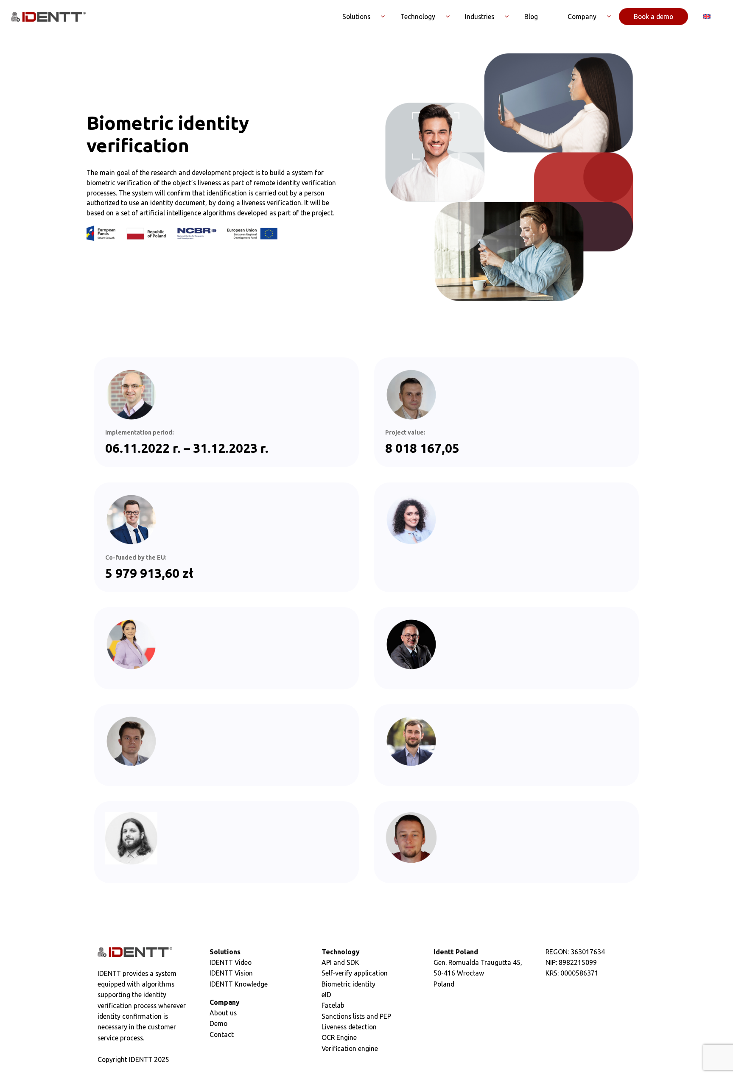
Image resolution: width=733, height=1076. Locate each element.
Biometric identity (348, 984)
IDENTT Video (231, 962)
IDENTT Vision (231, 973)
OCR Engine (339, 1037)
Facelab (333, 1005)
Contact (222, 1034)
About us (223, 1013)
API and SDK (340, 962)
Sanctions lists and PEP (356, 1016)
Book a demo (653, 16)
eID (326, 994)
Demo (218, 1023)
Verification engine (350, 1048)
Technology (417, 16)
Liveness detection (349, 1027)
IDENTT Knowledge (239, 984)
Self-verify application (355, 973)
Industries (479, 16)
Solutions (356, 16)
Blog (531, 16)
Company (582, 16)
